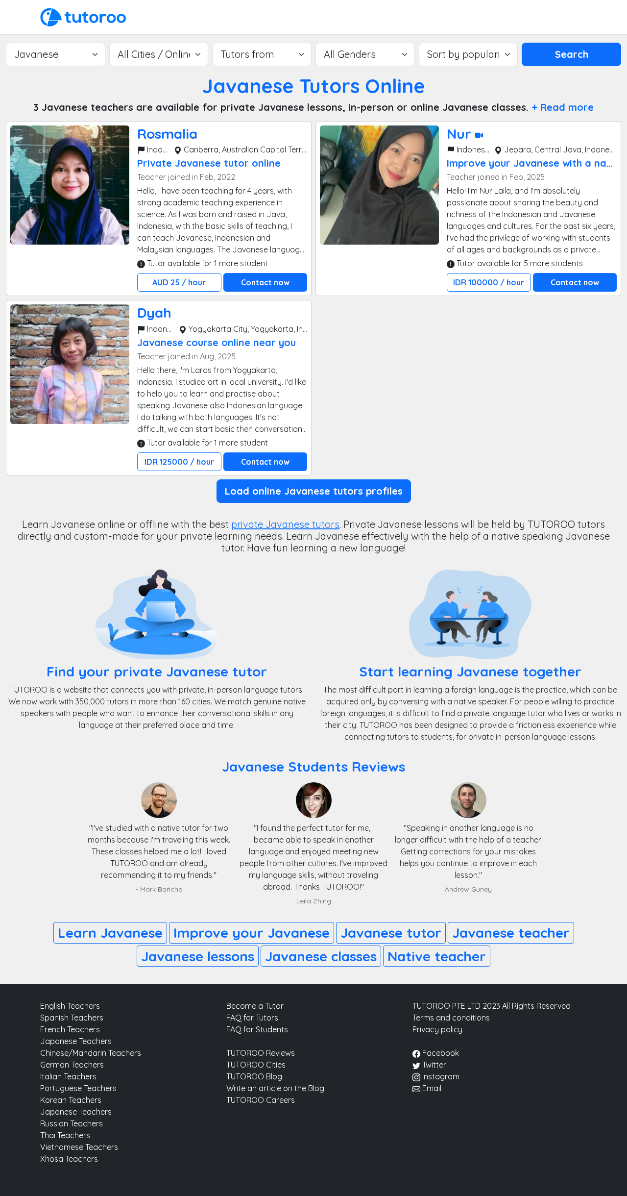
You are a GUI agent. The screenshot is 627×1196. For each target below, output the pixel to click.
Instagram (439, 1076)
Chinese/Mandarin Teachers (90, 1053)
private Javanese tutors (285, 524)
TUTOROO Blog (254, 1076)
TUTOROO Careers (260, 1100)
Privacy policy (437, 1029)
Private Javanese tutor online (209, 163)
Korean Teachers (70, 1100)
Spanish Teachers (71, 1017)
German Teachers (72, 1065)
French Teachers (70, 1029)
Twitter (433, 1065)
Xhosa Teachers (69, 1159)
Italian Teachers (68, 1076)
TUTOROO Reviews (260, 1053)
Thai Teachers (65, 1135)
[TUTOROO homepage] (83, 16)
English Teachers (70, 1006)
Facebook (439, 1053)
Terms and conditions (451, 1017)
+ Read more (562, 107)
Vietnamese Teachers (79, 1147)
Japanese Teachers (76, 1041)
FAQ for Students (257, 1029)
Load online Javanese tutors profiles (314, 491)
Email (430, 1088)
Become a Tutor (255, 1006)
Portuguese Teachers (78, 1088)
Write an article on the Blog (275, 1088)
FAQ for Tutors (252, 1017)
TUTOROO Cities (256, 1065)
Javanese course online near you (216, 342)
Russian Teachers (71, 1123)
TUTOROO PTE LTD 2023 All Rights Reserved (491, 1006)
